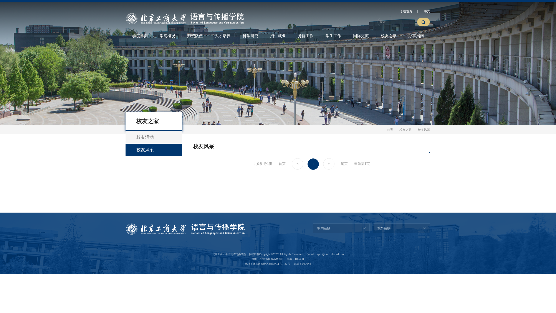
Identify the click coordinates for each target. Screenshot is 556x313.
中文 (427, 11)
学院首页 (140, 36)
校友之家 (388, 36)
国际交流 (361, 36)
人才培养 (222, 36)
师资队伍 (195, 36)
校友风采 (424, 129)
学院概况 (167, 36)
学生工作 (333, 36)
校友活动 (145, 137)
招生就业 (278, 36)
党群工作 (305, 36)
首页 (390, 129)
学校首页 (406, 11)
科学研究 (250, 36)
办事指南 (416, 36)
